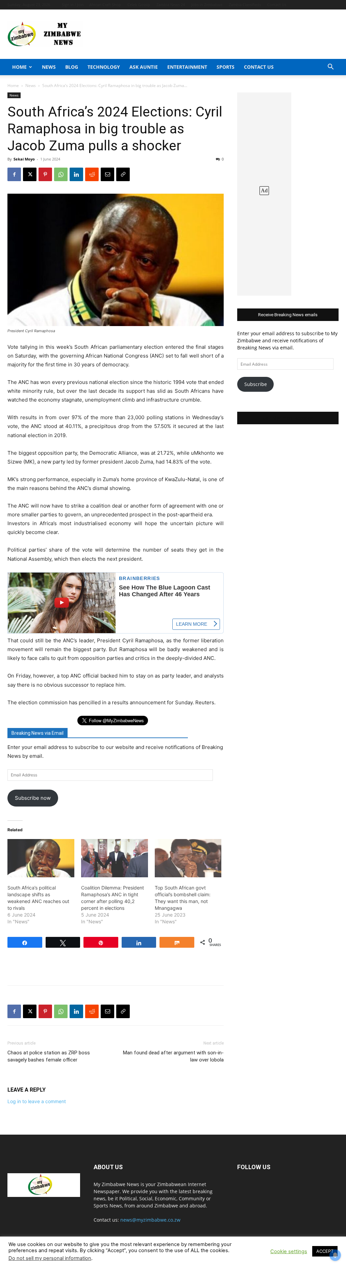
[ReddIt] (92, 174)
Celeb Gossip (138, 4)
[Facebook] (14, 174)
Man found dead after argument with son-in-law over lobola (173, 1056)
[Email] (107, 174)
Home (19, 67)
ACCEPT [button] (324, 1251)
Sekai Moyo (24, 159)
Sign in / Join (73, 4)
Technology (104, 67)
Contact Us (276, 4)
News (49, 67)
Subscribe (255, 384)
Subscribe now (33, 798)
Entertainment (187, 67)
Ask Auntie (143, 67)
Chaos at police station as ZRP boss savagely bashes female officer (48, 1056)
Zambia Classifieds (245, 4)
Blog (71, 67)
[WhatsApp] (61, 174)
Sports (225, 67)
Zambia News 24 (170, 4)
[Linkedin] (76, 174)
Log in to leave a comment (36, 1101)
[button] (330, 67)
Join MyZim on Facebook (288, 418)
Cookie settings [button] (288, 1251)
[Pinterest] (45, 174)
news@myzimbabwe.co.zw (150, 1220)
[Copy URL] (123, 174)
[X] (29, 174)
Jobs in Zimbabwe (206, 4)
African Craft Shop (105, 4)
